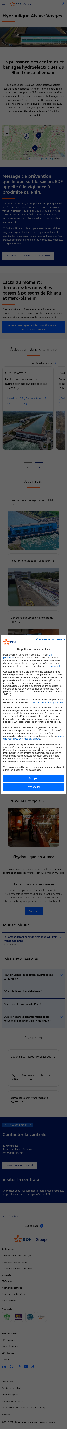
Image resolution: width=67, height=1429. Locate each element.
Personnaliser (33, 787)
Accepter (33, 778)
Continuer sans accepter (49, 639)
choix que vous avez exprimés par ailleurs (33, 737)
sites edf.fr (55, 666)
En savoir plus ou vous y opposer (46, 702)
